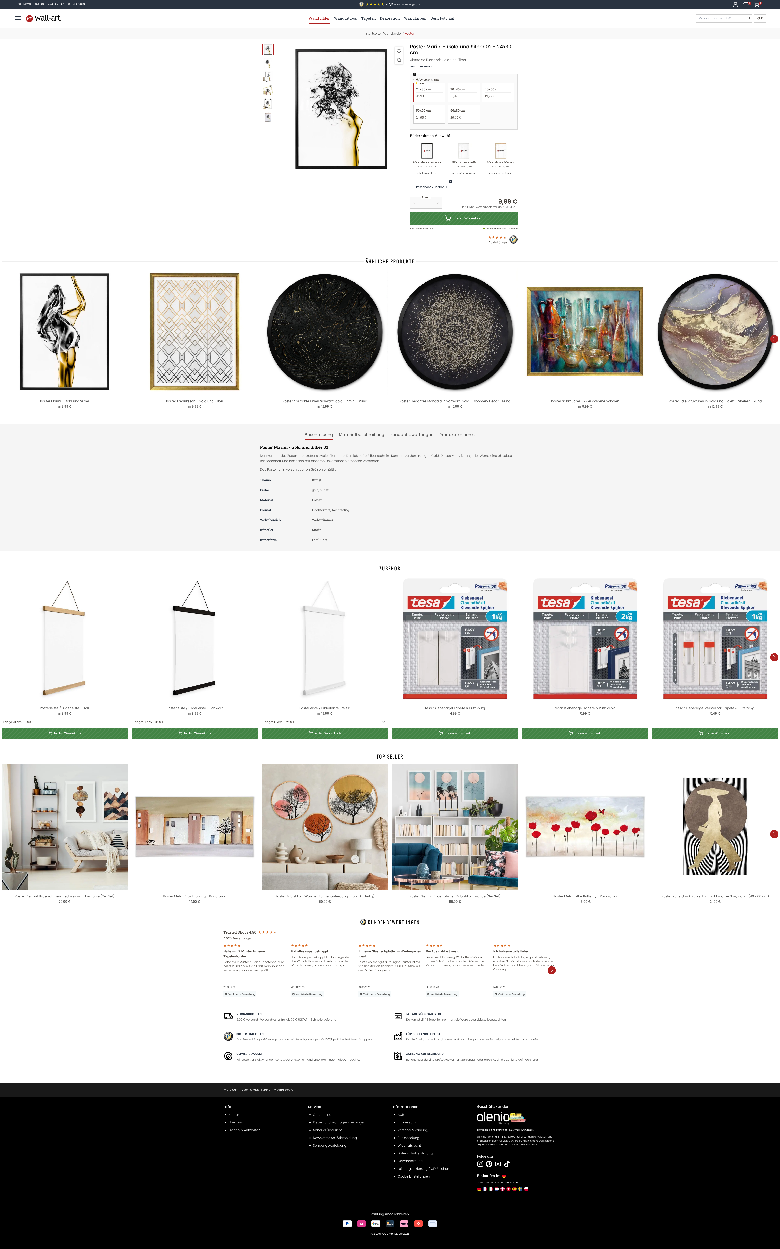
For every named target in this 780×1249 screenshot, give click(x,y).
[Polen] (526, 1189)
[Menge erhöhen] (438, 202)
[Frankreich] (485, 1189)
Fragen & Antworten (244, 1130)
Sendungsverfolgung (330, 1145)
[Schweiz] (508, 1189)
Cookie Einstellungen (414, 1176)
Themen (40, 4)
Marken (53, 4)
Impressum (230, 1090)
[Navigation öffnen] (18, 18)
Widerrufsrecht (283, 1090)
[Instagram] (480, 1164)
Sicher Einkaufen (250, 1034)
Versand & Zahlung (413, 1130)
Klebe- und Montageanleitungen (339, 1122)
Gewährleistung (410, 1161)
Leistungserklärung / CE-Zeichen (423, 1168)
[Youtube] (498, 1164)
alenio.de (482, 1130)
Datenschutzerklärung (255, 1090)
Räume (65, 4)
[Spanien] (514, 1189)
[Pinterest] (489, 1164)
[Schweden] (520, 1189)
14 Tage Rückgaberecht (425, 1014)
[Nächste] (774, 339)
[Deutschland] (479, 1189)
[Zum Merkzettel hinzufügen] (399, 51)
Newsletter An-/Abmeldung (335, 1137)
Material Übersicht (327, 1130)
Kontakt (234, 1114)
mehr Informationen (427, 173)
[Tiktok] (507, 1164)
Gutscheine (322, 1114)
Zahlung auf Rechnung (425, 1054)
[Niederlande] (497, 1189)
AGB (401, 1114)
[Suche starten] (748, 18)
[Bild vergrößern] (399, 60)
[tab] (319, 435)
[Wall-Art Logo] (43, 18)
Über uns (236, 1122)
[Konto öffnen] (735, 4)
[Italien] (491, 1189)
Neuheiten (25, 4)
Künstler (79, 4)
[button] (341, 108)
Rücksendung (408, 1137)
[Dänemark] (502, 1189)
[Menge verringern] (414, 202)
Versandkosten (249, 1014)
